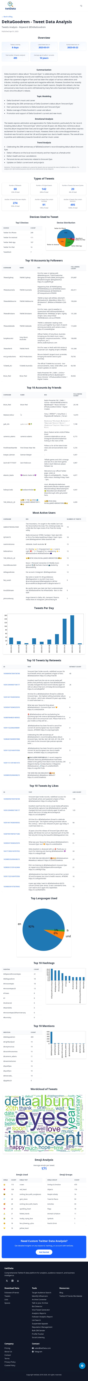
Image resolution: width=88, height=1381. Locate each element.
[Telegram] (82, 1365)
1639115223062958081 (11, 728)
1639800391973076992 (11, 887)
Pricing (7, 1348)
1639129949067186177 (11, 685)
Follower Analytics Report (42, 1317)
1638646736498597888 (11, 739)
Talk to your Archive (40, 1303)
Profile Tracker (38, 1334)
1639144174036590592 (11, 697)
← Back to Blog (7, 17)
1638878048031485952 (11, 718)
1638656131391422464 (11, 867)
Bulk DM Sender (38, 1330)
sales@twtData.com (43, 1348)
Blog (61, 1292)
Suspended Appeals (40, 1323)
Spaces (7, 1303)
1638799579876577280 (11, 834)
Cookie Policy (10, 1365)
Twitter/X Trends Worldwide (70, 1296)
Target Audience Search (41, 1292)
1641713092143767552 (11, 851)
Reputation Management (42, 1327)
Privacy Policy (10, 1362)
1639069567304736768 (11, 673)
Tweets (7, 1296)
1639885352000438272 (11, 775)
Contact (8, 1355)
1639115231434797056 (11, 750)
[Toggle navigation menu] (81, 6)
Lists (6, 1299)
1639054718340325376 (11, 707)
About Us (8, 1351)
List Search (36, 1320)
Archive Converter (39, 1299)
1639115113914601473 (11, 763)
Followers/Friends (12, 1292)
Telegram (38, 1351)
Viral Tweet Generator (41, 1310)
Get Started (44, 1252)
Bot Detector (37, 1306)
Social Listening (38, 1337)
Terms (7, 1358)
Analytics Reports (39, 1313)
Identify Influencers (40, 1296)
